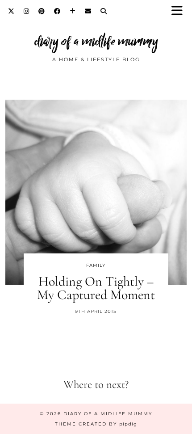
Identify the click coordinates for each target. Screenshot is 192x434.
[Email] (88, 11)
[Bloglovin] (73, 11)
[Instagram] (26, 11)
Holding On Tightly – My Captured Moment (96, 288)
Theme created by (96, 424)
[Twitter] (11, 11)
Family (95, 265)
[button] (180, 11)
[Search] (103, 11)
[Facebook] (57, 11)
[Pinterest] (41, 11)
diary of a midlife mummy (96, 41)
